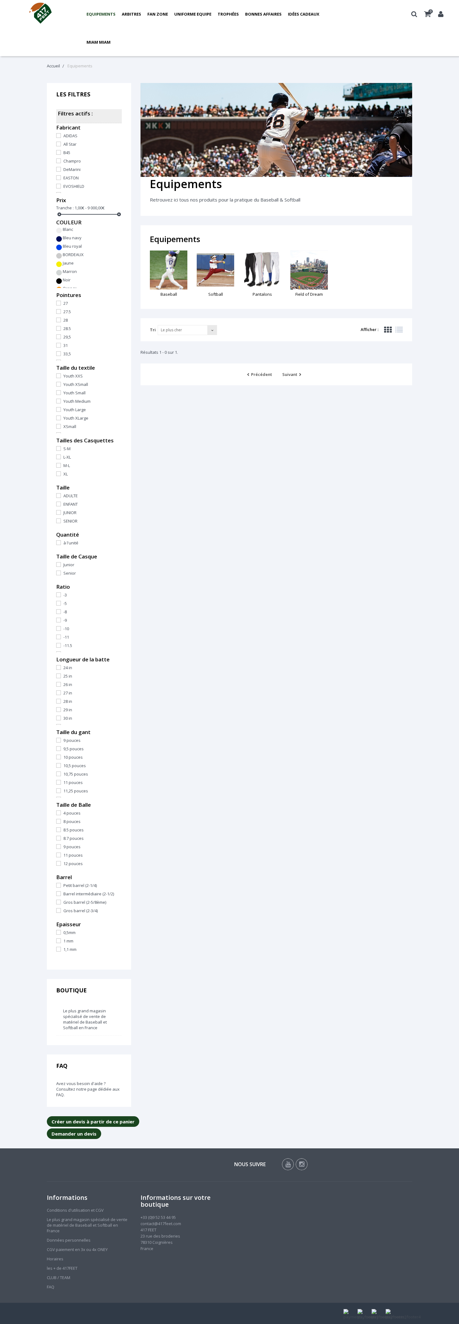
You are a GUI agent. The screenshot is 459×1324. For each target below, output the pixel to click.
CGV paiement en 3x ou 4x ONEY (77, 1249)
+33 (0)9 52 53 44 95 (158, 1217)
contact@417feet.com (161, 1223)
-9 (65, 620)
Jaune (68, 263)
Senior (69, 573)
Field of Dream (309, 294)
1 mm (68, 941)
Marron (70, 271)
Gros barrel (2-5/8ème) (84, 902)
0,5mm (69, 932)
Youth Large (74, 409)
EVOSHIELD (73, 186)
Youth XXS (73, 376)
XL (65, 474)
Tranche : (65, 208)
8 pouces (72, 821)
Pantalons (262, 294)
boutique (71, 990)
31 (65, 345)
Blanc (68, 229)
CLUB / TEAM (58, 1277)
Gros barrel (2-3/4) (80, 910)
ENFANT (70, 504)
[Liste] (399, 329)
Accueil (53, 66)
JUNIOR (69, 512)
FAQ (61, 1065)
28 (65, 320)
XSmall (69, 426)
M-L (66, 465)
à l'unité (70, 543)
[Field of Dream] (309, 270)
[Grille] (388, 329)
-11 (66, 637)
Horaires (55, 1259)
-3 (65, 595)
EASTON (71, 178)
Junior (68, 564)
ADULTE (70, 496)
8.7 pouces (73, 838)
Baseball (168, 294)
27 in (67, 693)
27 (65, 303)
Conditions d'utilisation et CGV (75, 1210)
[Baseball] (168, 270)
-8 (65, 612)
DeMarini (72, 169)
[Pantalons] (262, 270)
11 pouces (73, 782)
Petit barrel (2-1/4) (80, 885)
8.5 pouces (73, 830)
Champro (72, 161)
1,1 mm (69, 949)
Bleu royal (72, 246)
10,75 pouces (75, 774)
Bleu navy (72, 238)
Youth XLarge (75, 418)
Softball (215, 294)
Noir (67, 280)
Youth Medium (77, 401)
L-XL (67, 457)
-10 (66, 628)
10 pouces (73, 757)
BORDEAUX (73, 254)
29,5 (67, 337)
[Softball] (215, 270)
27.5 (67, 311)
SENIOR (70, 521)
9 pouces (72, 740)
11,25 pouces (75, 791)
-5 (65, 603)
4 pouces (72, 813)
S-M (67, 448)
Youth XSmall (75, 384)
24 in (67, 667)
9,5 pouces (73, 749)
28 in (67, 701)
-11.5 (67, 645)
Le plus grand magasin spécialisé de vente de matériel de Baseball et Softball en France (85, 1019)
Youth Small (74, 393)
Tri (153, 330)
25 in (67, 676)
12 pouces (73, 863)
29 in (67, 710)
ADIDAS (70, 136)
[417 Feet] (41, 14)
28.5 (67, 328)
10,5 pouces (74, 765)
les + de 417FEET (62, 1268)
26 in (67, 684)
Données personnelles (69, 1240)
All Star (69, 144)
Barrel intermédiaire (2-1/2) (88, 894)
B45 (66, 152)
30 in (67, 718)
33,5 (67, 354)
